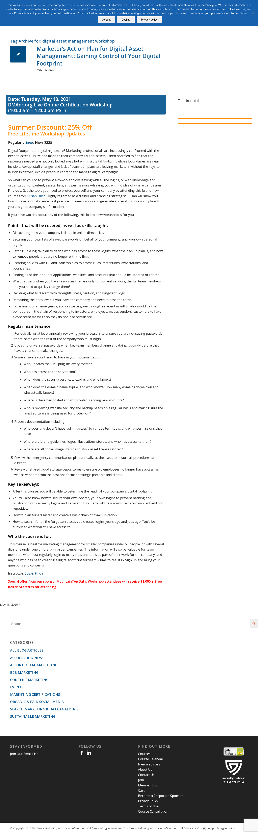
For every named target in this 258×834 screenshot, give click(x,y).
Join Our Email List (24, 754)
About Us (145, 769)
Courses (144, 754)
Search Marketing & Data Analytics (44, 709)
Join (141, 780)
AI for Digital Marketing (33, 665)
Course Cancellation (153, 811)
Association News (27, 657)
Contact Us (146, 775)
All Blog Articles (27, 650)
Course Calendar (150, 759)
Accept (106, 19)
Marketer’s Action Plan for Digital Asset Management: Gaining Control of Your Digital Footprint (98, 56)
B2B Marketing (24, 672)
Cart (141, 790)
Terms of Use (148, 806)
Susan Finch (36, 196)
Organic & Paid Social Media (37, 701)
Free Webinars (149, 764)
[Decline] (253, 13)
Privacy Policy (148, 801)
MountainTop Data (71, 581)
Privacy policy (149, 19)
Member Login (149, 785)
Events (16, 687)
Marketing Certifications (35, 694)
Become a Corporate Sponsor (160, 795)
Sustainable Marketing (32, 716)
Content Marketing (29, 679)
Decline (126, 19)
